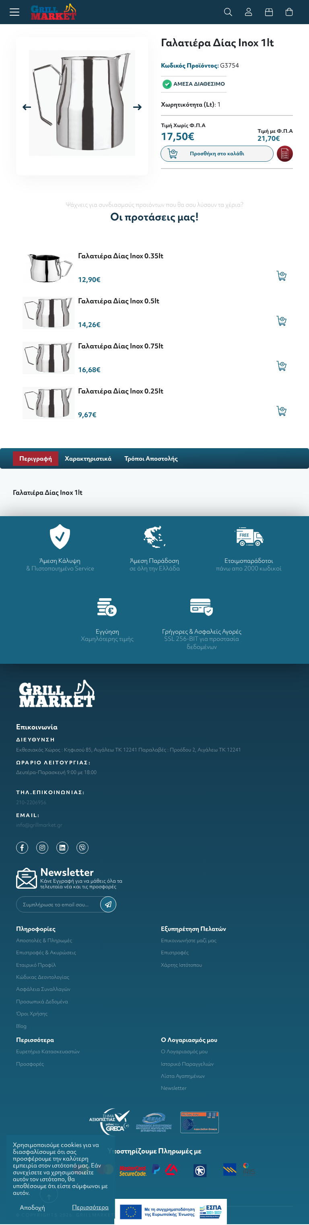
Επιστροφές (175, 952)
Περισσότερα (90, 1207)
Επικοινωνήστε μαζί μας (188, 940)
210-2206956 (31, 802)
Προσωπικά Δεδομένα (42, 1001)
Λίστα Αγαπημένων (183, 1076)
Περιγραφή (35, 458)
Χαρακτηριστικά (88, 458)
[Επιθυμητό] (285, 154)
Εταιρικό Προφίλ (36, 964)
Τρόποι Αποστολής (151, 458)
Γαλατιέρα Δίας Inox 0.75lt (120, 345)
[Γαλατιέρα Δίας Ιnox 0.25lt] (49, 402)
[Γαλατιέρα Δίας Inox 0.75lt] (49, 357)
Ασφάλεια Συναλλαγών (43, 989)
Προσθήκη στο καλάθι (217, 153)
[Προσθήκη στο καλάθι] (281, 276)
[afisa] (170, 1211)
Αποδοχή (32, 1207)
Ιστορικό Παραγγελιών (187, 1063)
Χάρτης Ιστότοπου (181, 964)
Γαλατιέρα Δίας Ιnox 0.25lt (120, 390)
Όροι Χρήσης (31, 1013)
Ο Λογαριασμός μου (184, 1051)
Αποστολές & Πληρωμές (44, 940)
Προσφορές (30, 1063)
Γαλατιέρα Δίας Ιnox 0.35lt (120, 255)
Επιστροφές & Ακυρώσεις (46, 952)
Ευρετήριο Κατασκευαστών (48, 1051)
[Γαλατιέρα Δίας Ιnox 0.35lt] (49, 267)
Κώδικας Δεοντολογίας (42, 977)
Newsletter (174, 1088)
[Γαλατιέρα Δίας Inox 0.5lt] (49, 312)
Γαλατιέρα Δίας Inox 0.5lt (118, 300)
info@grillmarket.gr (39, 824)
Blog (21, 1026)
